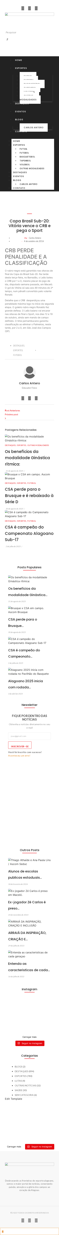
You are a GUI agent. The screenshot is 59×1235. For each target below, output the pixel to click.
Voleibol (25, 164)
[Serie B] (29, 1030)
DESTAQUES (19, 345)
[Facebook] (36, 8)
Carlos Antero (34, 127)
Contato (19, 188)
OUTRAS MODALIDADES (38, 445)
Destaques (20, 172)
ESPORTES (18, 350)
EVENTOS (18, 176)
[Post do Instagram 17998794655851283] (29, 1022)
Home (16, 141)
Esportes (19, 145)
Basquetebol (27, 156)
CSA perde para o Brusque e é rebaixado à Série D (29, 496)
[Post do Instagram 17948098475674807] (29, 1013)
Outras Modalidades (28, 97)
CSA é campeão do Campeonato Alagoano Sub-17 (29, 533)
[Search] (7, 39)
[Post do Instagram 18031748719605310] (29, 1003)
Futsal (23, 149)
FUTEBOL (17, 355)
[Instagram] (22, 8)
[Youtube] (29, 8)
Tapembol (25, 160)
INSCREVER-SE (20, 746)
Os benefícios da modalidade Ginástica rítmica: (27, 458)
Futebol (24, 152)
